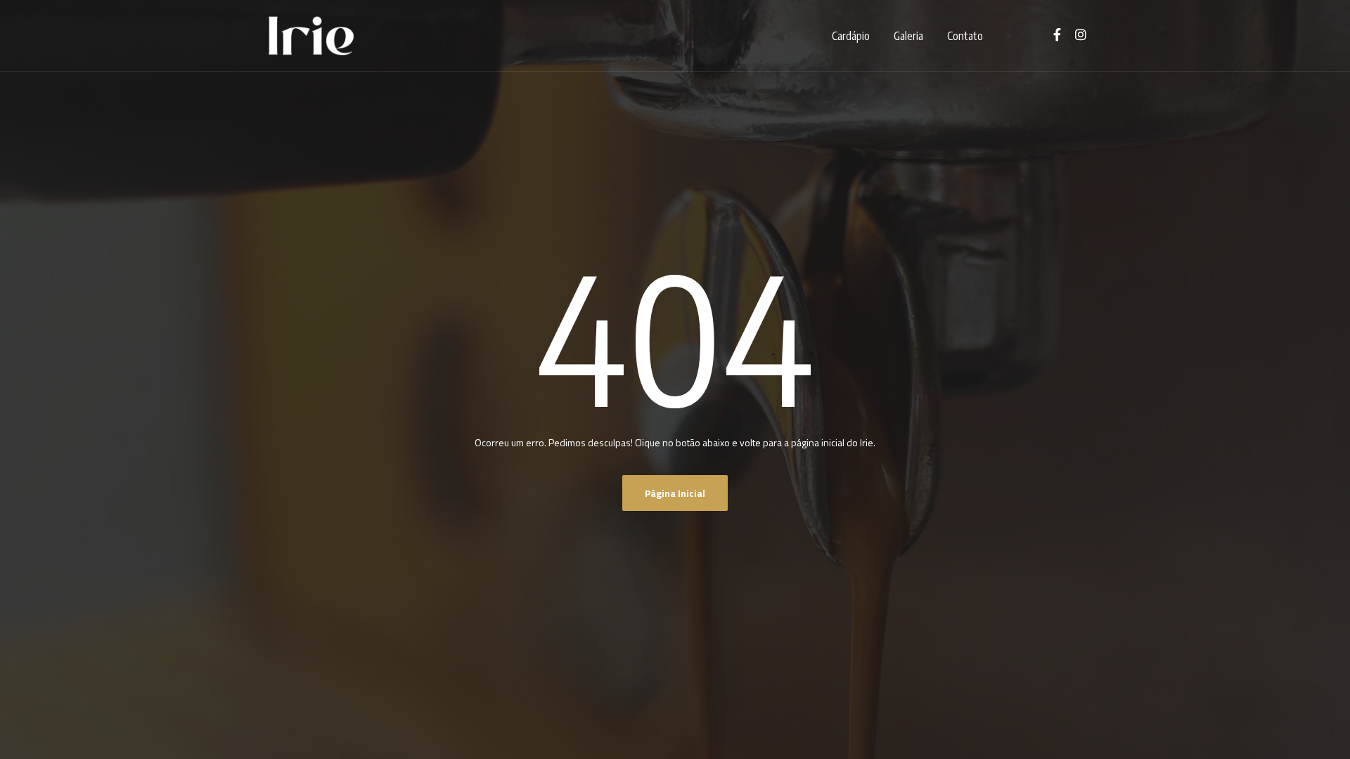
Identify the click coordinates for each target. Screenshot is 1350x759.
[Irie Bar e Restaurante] (311, 36)
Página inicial (675, 493)
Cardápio (851, 36)
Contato (965, 36)
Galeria (908, 36)
